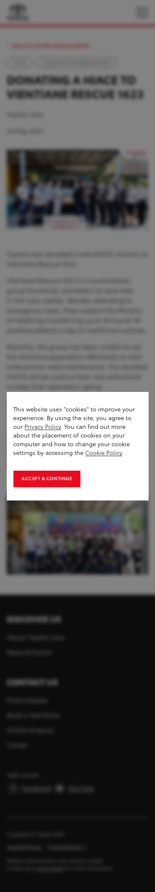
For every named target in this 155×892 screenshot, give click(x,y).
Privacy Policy (42, 426)
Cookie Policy (103, 453)
